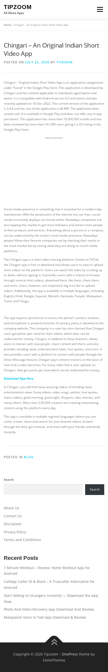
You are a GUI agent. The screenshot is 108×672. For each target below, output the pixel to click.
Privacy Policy (15, 532)
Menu (99, 9)
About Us (11, 508)
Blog (29, 457)
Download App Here (18, 378)
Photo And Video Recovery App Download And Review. (49, 609)
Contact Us (13, 516)
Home (7, 25)
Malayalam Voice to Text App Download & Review (45, 617)
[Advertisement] (54, 172)
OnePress (70, 654)
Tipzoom (18, 7)
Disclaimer (13, 524)
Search (9, 479)
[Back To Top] (54, 642)
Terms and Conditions (22, 539)
